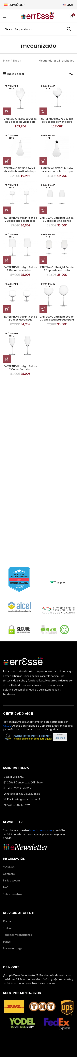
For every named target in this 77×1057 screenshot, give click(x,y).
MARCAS (9, 866)
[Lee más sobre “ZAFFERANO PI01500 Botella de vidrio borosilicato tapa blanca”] (7, 161)
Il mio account (11, 880)
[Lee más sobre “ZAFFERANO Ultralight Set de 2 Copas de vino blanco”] (43, 210)
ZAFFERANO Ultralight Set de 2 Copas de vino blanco (57, 219)
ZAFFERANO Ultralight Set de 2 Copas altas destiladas (20, 219)
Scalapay (8, 928)
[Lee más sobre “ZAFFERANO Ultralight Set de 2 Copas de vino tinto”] (7, 260)
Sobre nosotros (12, 894)
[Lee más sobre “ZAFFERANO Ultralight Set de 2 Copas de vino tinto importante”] (43, 260)
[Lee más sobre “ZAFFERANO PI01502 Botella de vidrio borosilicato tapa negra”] (43, 161)
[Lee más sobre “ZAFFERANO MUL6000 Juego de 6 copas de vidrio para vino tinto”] (7, 111)
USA (69, 5)
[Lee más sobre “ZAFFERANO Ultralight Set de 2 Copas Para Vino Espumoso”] (7, 359)
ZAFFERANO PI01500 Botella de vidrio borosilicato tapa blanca (20, 171)
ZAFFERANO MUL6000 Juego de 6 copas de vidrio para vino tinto (20, 121)
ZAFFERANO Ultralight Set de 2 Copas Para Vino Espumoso (20, 369)
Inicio (6, 60)
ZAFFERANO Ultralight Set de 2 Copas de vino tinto (20, 268)
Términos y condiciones (17, 934)
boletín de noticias (40, 830)
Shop (16, 60)
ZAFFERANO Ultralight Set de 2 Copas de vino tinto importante (57, 270)
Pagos (7, 941)
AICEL (7, 725)
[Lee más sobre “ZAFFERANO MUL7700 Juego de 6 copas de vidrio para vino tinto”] (43, 111)
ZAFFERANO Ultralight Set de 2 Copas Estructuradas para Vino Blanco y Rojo (57, 319)
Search (69, 29)
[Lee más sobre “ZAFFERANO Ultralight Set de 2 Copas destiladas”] (7, 309)
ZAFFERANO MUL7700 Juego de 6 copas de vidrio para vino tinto (56, 121)
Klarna (7, 921)
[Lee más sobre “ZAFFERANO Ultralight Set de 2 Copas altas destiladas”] (7, 210)
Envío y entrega (12, 948)
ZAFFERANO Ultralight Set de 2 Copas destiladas (20, 318)
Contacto (9, 873)
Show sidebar (15, 73)
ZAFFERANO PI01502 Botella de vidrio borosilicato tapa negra (57, 171)
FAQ (5, 887)
